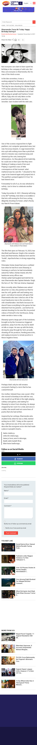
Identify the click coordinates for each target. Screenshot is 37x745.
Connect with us (11, 721)
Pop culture (10, 25)
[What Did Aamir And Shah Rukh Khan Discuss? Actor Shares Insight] (8, 594)
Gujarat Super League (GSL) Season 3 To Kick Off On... (25, 671)
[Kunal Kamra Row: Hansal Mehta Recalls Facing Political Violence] (8, 547)
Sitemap (23, 731)
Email (6, 498)
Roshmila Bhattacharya (9, 34)
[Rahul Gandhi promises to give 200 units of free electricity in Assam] (8, 637)
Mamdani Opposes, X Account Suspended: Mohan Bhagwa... (24, 647)
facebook (20, 459)
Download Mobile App (18, 740)
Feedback (30, 729)
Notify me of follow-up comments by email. (18, 524)
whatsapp (20, 463)
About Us (15, 729)
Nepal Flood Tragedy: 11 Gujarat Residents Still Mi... (25, 636)
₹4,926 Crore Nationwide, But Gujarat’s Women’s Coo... (25, 659)
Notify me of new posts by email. (16, 528)
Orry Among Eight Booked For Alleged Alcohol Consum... (25, 581)
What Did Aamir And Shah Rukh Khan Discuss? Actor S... (25, 593)
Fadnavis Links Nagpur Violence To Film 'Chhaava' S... (24, 558)
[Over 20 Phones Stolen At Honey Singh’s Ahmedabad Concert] (8, 570)
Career (9, 729)
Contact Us (23, 729)
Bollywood (18, 25)
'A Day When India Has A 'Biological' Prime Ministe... (25, 683)
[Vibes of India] (9, 3)
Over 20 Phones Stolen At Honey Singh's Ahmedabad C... (25, 569)
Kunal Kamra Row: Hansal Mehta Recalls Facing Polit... (25, 546)
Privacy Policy (15, 731)
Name (6, 490)
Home (3, 25)
